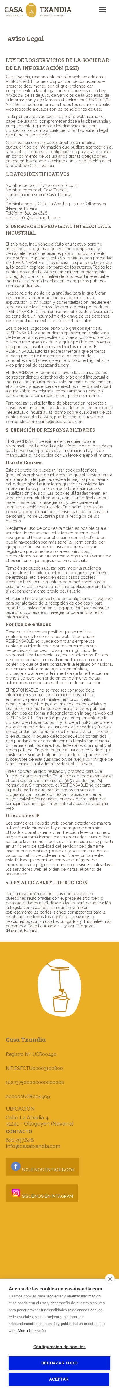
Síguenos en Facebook (48, 1169)
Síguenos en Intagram (47, 1196)
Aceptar (58, 1379)
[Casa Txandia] (38, 16)
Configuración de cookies (59, 1347)
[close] (110, 1279)
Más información (32, 1331)
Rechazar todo (59, 1363)
